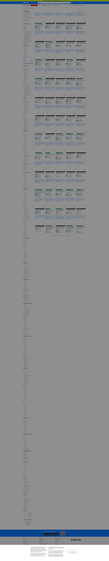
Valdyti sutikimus (72, 552)
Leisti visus (72, 550)
